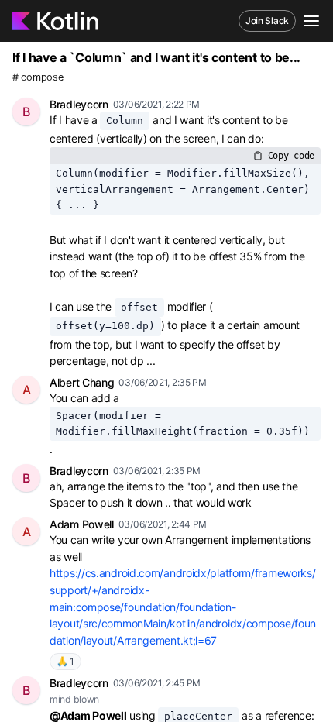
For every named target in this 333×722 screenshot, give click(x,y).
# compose (37, 77)
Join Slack (267, 20)
